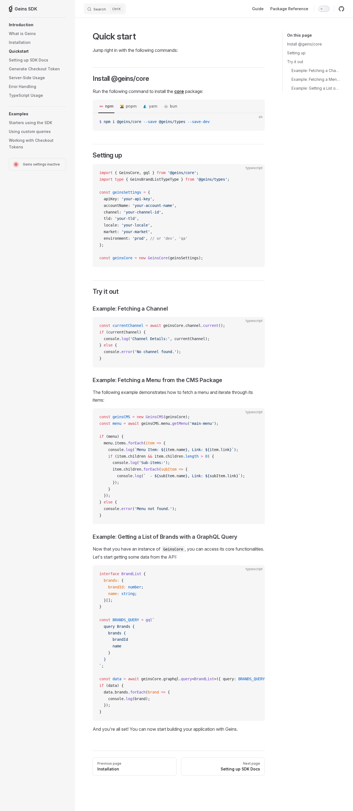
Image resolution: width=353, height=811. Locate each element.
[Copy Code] (255, 121)
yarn (153, 106)
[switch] (324, 9)
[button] (37, 24)
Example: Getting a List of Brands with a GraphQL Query (316, 88)
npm (109, 106)
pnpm (131, 106)
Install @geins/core (304, 44)
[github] (341, 9)
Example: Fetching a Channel (316, 70)
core (179, 91)
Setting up (296, 52)
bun (173, 106)
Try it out (295, 61)
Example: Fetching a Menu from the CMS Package (316, 79)
